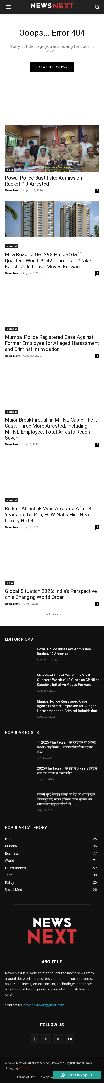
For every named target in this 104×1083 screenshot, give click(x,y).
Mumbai (11, 246)
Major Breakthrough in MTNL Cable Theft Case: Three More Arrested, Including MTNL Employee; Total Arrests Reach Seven (51, 429)
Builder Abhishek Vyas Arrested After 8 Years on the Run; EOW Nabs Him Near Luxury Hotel (48, 514)
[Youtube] (69, 1039)
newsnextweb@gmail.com (43, 1005)
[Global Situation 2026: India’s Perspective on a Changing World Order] (52, 561)
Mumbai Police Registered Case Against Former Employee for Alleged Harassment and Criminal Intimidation (52, 343)
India (9, 169)
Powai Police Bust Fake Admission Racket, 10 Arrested (43, 181)
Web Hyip (25, 1068)
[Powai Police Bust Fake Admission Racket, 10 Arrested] (52, 148)
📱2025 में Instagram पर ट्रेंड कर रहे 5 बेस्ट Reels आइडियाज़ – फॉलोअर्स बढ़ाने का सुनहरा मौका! (66, 747)
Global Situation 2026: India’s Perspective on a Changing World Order (51, 594)
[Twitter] (58, 1039)
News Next (12, 190)
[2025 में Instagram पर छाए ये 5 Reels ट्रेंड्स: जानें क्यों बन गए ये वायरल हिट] (19, 776)
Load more (50, 614)
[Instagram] (46, 1039)
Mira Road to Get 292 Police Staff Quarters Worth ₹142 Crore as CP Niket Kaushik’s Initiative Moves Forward (49, 260)
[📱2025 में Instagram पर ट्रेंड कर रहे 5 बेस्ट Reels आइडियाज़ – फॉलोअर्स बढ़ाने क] (19, 750)
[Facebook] (34, 1039)
